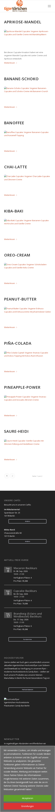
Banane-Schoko (21, 78)
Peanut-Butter (20, 299)
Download (12, 668)
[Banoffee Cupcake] (27, 140)
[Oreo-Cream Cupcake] (27, 272)
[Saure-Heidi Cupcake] (27, 448)
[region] (27, 779)
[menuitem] (49, 6)
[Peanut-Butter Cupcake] (27, 316)
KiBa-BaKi (13, 211)
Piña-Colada (17, 343)
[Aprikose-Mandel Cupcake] (27, 39)
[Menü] (49, 6)
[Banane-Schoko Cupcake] (27, 96)
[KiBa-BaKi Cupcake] (27, 228)
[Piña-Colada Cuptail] (27, 360)
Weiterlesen (9, 62)
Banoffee (14, 122)
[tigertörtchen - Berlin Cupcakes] (23, 6)
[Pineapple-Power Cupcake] (27, 404)
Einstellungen (27, 806)
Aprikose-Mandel (22, 22)
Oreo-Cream (17, 255)
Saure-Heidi (16, 431)
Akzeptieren (27, 798)
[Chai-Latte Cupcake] (27, 184)
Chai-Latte (15, 166)
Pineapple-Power (22, 387)
